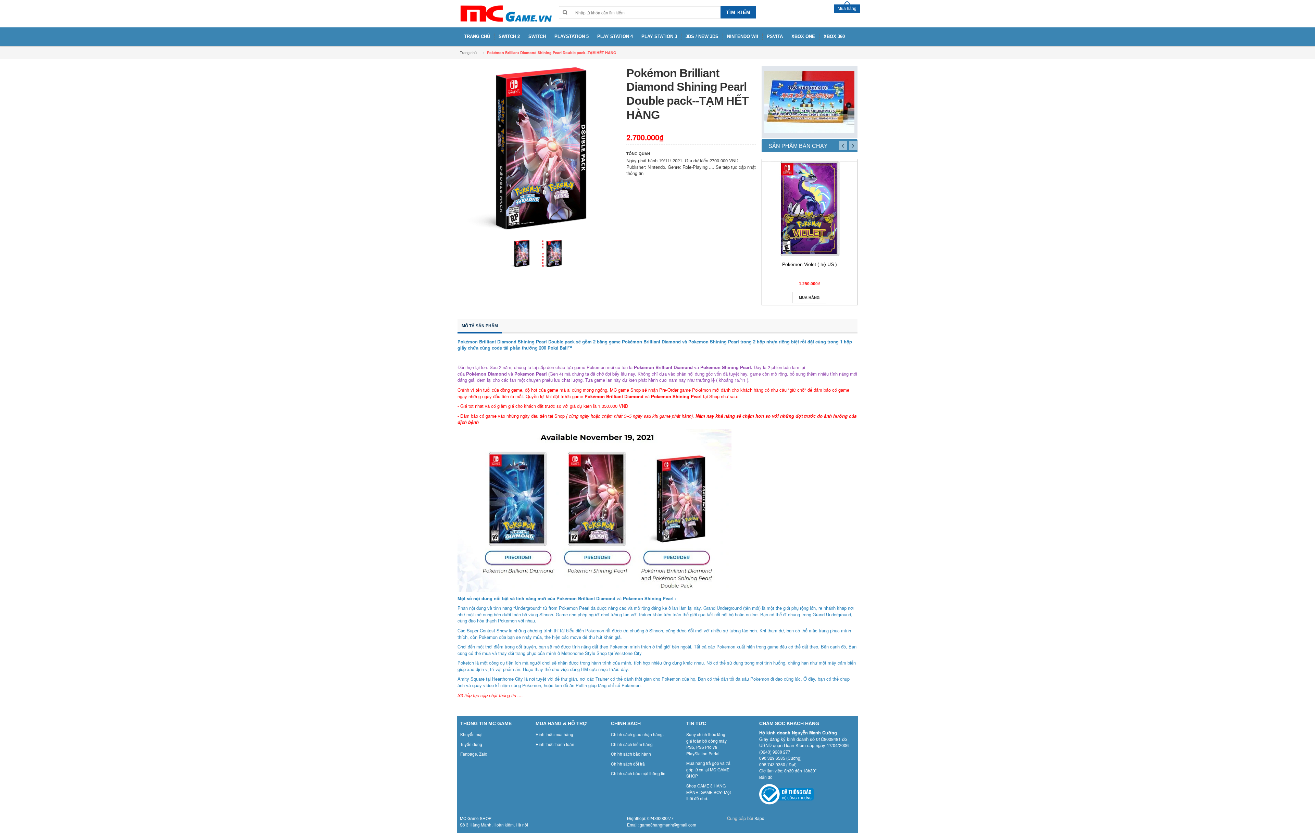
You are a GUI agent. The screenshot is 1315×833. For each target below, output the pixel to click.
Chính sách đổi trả (628, 764)
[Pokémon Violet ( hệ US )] (809, 208)
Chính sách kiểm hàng (632, 744)
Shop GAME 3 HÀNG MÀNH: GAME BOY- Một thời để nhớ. (708, 792)
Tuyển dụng (471, 744)
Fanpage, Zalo (473, 754)
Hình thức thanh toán (555, 744)
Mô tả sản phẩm (480, 326)
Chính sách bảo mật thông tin (638, 773)
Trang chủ (468, 52)
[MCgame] (505, 13)
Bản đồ (766, 777)
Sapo (759, 818)
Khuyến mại (471, 734)
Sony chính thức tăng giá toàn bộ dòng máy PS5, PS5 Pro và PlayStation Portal (706, 743)
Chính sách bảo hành (631, 754)
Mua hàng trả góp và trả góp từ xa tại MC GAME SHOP (708, 769)
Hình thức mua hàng (554, 734)
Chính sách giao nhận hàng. (637, 734)
